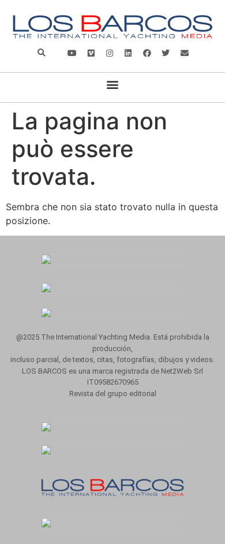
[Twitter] (165, 53)
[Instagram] (109, 53)
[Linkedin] (128, 53)
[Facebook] (147, 53)
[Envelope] (184, 53)
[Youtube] (72, 53)
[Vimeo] (91, 53)
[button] (41, 53)
